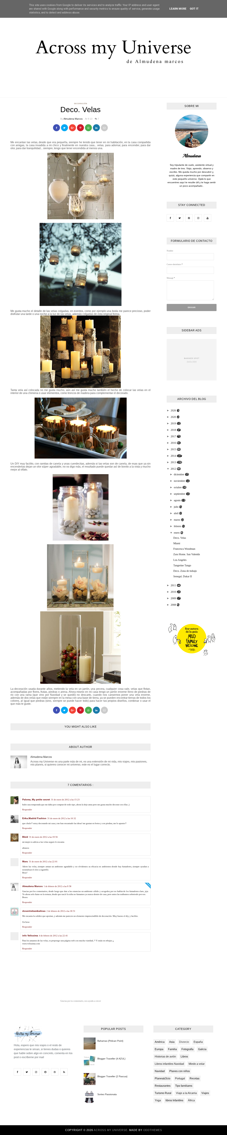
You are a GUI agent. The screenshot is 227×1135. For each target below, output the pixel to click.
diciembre (179, 474)
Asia (171, 1041)
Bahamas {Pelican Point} (110, 1041)
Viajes (205, 1093)
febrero (178, 526)
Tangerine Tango (182, 565)
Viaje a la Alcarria (186, 1093)
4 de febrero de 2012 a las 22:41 (53, 935)
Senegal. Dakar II (182, 576)
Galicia (202, 1049)
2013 (174, 462)
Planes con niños (179, 1071)
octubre (178, 487)
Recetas (194, 1078)
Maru (25, 861)
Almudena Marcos (73, 118)
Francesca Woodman (184, 548)
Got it (194, 8)
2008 (174, 604)
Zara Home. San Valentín (186, 554)
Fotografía (187, 1049)
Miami (176, 543)
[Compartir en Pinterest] (104, 127)
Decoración (80, 103)
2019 (174, 423)
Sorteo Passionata (107, 1094)
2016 (174, 442)
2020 (174, 417)
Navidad (160, 1071)
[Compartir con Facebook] (56, 127)
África (191, 1100)
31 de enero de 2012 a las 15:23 (65, 799)
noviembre (180, 480)
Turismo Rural (163, 1093)
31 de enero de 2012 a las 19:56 (43, 837)
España (198, 1041)
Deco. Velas (179, 537)
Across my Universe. (111, 1130)
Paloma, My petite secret (36, 799)
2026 (174, 410)
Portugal (180, 1078)
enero (177, 532)
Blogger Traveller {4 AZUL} (111, 1058)
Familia (172, 1049)
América (160, 1041)
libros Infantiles (174, 1100)
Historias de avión (165, 1056)
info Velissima (30, 935)
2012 (174, 468)
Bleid (25, 837)
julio (176, 506)
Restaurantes (162, 1085)
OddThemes (152, 1130)
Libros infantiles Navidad (169, 1063)
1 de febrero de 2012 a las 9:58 (57, 886)
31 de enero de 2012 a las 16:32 (61, 818)
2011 (174, 585)
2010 (174, 591)
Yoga (158, 1100)
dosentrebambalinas (34, 911)
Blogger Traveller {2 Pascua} (112, 1076)
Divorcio (184, 1041)
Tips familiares (183, 1085)
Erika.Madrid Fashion (34, 818)
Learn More (177, 8)
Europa (159, 1049)
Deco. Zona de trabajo (185, 570)
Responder (27, 809)
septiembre (180, 493)
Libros (184, 1056)
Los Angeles (179, 560)
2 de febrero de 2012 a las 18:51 (61, 911)
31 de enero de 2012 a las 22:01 (43, 861)
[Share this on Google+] (72, 127)
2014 (174, 455)
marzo (177, 519)
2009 (174, 598)
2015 (174, 449)
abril (176, 513)
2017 (174, 436)
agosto (177, 500)
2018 (174, 429)
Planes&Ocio (162, 1078)
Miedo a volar (197, 1063)
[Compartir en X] (64, 127)
